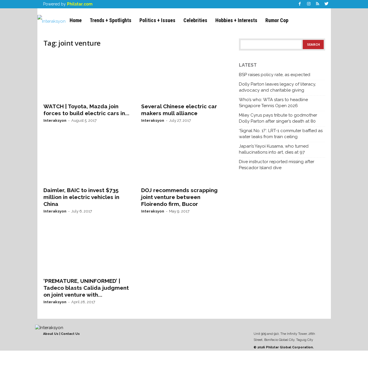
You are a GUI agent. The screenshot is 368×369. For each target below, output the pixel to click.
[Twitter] (326, 4)
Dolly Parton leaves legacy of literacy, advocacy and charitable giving (277, 87)
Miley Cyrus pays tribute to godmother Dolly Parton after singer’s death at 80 (278, 118)
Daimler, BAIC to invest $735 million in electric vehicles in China (81, 197)
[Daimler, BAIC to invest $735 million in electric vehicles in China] (86, 160)
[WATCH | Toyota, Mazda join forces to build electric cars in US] (86, 76)
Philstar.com (80, 4)
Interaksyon (54, 120)
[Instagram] (308, 4)
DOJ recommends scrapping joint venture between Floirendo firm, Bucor (179, 197)
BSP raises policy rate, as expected (274, 74)
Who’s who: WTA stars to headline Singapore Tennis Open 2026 (273, 102)
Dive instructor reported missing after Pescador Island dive (276, 164)
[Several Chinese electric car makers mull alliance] (184, 76)
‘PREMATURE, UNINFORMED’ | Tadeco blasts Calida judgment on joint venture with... (86, 288)
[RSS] (317, 4)
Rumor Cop (276, 20)
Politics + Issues (157, 20)
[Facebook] (299, 4)
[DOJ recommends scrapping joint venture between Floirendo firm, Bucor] (184, 160)
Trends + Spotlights (110, 20)
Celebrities (195, 20)
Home (76, 20)
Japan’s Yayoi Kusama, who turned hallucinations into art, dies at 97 (273, 149)
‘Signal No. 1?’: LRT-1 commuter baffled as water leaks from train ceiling (281, 133)
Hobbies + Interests (236, 20)
